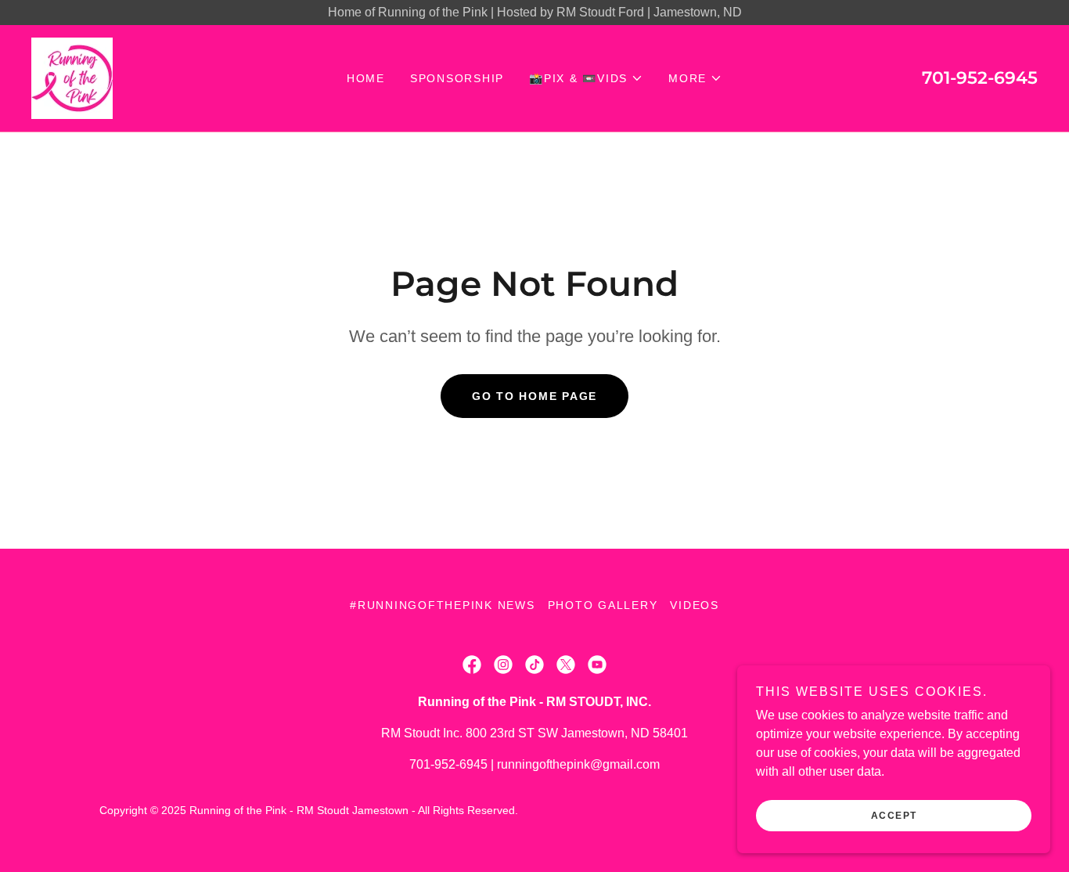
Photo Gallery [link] (603, 605)
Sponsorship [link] (457, 78)
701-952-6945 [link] (980, 77)
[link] (72, 77)
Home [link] (366, 78)
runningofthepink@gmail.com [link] (578, 764)
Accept (894, 815)
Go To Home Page (534, 396)
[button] (586, 78)
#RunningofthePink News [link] (442, 605)
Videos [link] (694, 605)
